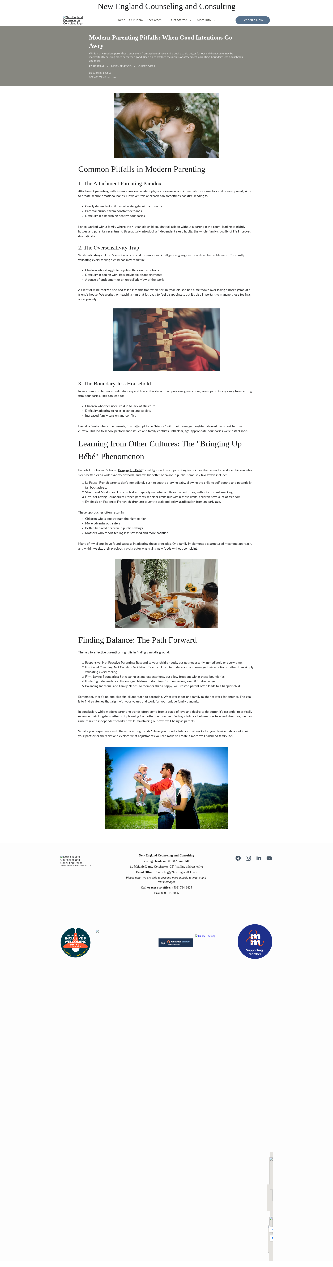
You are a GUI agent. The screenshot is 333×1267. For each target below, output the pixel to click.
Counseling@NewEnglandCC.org (176, 872)
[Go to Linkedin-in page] (260, 858)
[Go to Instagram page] (250, 858)
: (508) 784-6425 (181, 887)
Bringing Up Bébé (130, 470)
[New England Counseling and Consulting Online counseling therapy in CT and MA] (77, 861)
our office (163, 887)
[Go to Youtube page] (269, 858)
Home (121, 20)
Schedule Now (252, 20)
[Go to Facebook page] (240, 858)
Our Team (136, 20)
